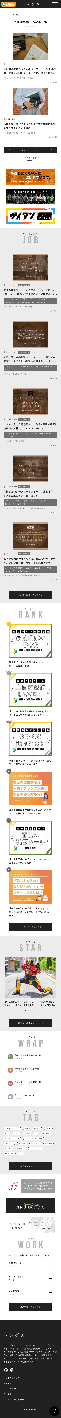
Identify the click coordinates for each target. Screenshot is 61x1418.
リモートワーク (36, 1148)
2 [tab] (28, 1010)
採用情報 (8, 1383)
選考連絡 (48, 1143)
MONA (48, 1128)
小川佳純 (22, 1143)
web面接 (45, 1133)
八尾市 (16, 1133)
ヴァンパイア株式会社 (33, 1138)
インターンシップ (12, 1138)
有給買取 (21, 1148)
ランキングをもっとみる (30, 927)
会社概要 (8, 1394)
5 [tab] (35, 1010)
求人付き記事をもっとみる (30, 595)
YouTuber (9, 1143)
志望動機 (36, 1128)
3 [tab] (30, 1010)
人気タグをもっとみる (30, 1166)
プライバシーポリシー (14, 1399)
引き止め (8, 1148)
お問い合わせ (10, 1389)
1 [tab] (25, 1010)
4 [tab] (33, 1010)
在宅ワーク (9, 1153)
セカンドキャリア (12, 1128)
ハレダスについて (12, 1378)
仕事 (26, 1128)
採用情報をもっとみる (30, 1307)
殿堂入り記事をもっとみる (30, 1023)
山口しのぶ (35, 1143)
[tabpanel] (30, 982)
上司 (21, 1153)
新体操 (27, 1133)
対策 (7, 1133)
